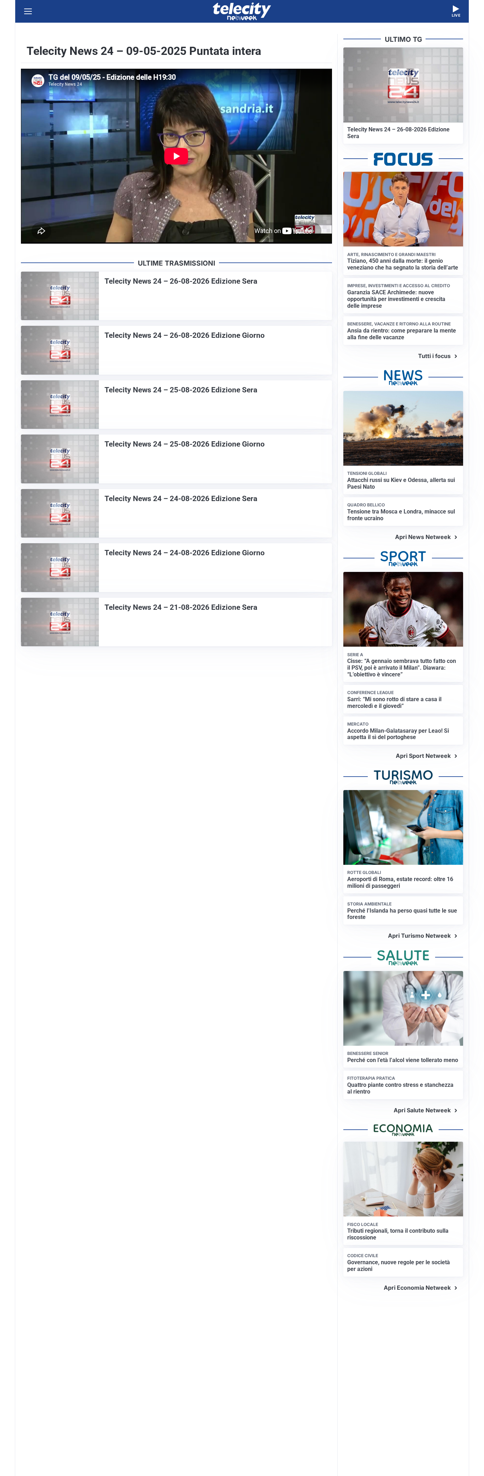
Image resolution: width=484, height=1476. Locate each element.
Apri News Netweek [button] (423, 536)
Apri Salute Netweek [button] (422, 1110)
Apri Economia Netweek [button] (417, 1287)
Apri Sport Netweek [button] (423, 755)
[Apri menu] (28, 11)
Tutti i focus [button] (434, 355)
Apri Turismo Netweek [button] (419, 935)
